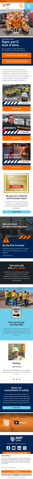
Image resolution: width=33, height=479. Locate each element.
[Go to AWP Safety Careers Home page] (6, 6)
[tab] (13, 379)
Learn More (25, 103)
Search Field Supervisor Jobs (16, 61)
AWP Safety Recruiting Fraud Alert (16, 1)
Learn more (16, 407)
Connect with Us (16, 167)
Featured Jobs (16, 109)
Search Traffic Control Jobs (16, 55)
